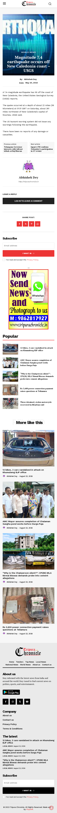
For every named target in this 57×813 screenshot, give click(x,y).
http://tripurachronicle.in (28, 182)
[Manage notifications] (51, 808)
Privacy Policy (32, 260)
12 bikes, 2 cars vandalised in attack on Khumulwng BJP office (36, 349)
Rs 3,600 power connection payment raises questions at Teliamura (36, 389)
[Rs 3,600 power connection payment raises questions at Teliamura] (10, 389)
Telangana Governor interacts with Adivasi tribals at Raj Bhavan (13, 149)
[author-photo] (4, 476)
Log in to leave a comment (28, 201)
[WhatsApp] (37, 224)
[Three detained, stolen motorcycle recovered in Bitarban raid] (10, 403)
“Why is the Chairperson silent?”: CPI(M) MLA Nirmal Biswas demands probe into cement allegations (37, 376)
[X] (25, 224)
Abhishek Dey (30, 79)
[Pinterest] (31, 224)
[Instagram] (13, 702)
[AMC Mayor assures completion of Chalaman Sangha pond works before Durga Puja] (10, 362)
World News (28, 52)
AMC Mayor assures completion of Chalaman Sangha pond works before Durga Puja (36, 363)
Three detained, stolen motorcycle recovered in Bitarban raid (36, 403)
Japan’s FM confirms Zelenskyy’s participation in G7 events (42, 149)
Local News (8, 746)
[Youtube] (27, 702)
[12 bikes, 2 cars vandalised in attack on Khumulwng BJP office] (10, 349)
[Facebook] (19, 224)
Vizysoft (29, 809)
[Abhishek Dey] (28, 166)
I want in (27, 253)
